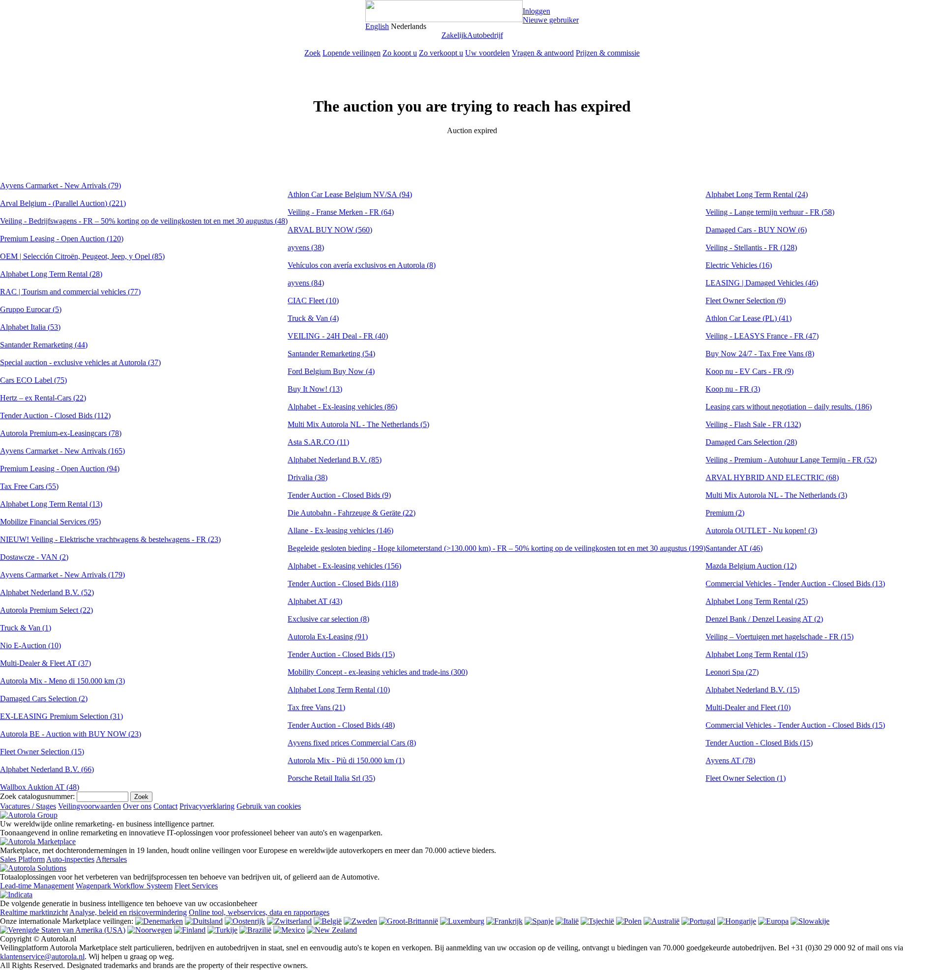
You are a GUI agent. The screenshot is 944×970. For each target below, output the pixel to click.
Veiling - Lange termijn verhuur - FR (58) (770, 212)
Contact (165, 806)
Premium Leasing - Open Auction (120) (61, 238)
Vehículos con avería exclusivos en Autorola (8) (362, 265)
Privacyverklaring (207, 806)
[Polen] (629, 921)
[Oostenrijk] (245, 921)
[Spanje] (539, 921)
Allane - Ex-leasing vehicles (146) (340, 530)
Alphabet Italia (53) (30, 327)
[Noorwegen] (149, 930)
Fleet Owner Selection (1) (746, 778)
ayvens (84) (306, 283)
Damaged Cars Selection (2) (44, 698)
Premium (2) (725, 513)
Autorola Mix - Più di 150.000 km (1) (346, 760)
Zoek (312, 53)
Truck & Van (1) (25, 628)
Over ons (137, 806)
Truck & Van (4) (313, 318)
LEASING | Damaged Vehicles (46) (762, 283)
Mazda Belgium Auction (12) (751, 566)
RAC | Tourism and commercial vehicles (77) (70, 291)
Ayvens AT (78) (730, 760)
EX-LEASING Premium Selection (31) (61, 716)
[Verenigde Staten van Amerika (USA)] (62, 930)
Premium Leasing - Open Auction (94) (59, 468)
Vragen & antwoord (543, 53)
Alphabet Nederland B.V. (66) (47, 769)
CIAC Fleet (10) (313, 300)
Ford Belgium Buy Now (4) (331, 371)
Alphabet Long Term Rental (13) (51, 504)
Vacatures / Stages (28, 806)
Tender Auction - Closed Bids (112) (55, 415)
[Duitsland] (204, 921)
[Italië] (567, 921)
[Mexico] (289, 930)
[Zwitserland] (289, 921)
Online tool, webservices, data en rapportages (259, 912)
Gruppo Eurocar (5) (30, 309)
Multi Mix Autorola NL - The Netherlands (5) (358, 424)
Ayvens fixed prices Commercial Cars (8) (352, 743)
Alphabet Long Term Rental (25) (757, 601)
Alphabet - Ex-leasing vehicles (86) (342, 406)
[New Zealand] (332, 930)
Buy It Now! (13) (315, 389)
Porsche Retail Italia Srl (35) (331, 778)
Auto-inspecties (70, 859)
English (377, 26)
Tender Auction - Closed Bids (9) (339, 495)
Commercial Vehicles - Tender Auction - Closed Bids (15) (795, 725)
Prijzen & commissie (608, 53)
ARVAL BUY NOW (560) (330, 230)
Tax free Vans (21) (316, 707)
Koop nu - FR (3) (733, 389)
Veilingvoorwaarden (89, 806)
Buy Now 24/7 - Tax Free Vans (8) (760, 353)
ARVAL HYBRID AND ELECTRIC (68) (772, 477)
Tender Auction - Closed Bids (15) (341, 654)
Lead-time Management (37, 886)
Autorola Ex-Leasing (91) (328, 636)
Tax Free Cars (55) (29, 486)
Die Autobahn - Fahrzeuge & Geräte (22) (351, 513)
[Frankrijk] (504, 921)
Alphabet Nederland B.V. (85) (335, 460)
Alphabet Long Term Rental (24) (757, 194)
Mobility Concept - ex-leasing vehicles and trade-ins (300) (378, 672)
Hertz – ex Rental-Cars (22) (43, 398)
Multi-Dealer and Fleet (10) (748, 707)
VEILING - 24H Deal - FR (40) (338, 336)
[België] (328, 921)
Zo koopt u (400, 53)
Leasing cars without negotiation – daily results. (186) (789, 406)
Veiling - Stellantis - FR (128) (751, 247)
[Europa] (773, 921)
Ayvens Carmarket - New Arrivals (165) (62, 451)
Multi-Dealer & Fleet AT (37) (45, 663)
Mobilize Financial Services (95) (50, 521)
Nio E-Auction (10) (30, 645)
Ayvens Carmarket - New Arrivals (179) (62, 575)
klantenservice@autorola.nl (42, 956)
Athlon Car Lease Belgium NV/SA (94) (350, 194)
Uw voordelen (487, 53)
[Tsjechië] (597, 921)
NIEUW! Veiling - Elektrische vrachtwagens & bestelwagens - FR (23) (110, 539)
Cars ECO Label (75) (33, 380)
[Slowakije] (810, 921)
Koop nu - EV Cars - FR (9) (750, 371)
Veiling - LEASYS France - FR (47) (762, 336)
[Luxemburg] (462, 921)
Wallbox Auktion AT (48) (39, 787)
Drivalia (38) (307, 477)
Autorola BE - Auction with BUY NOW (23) (70, 734)
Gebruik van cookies (268, 806)
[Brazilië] (255, 930)
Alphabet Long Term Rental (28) (51, 274)
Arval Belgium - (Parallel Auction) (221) (63, 203)
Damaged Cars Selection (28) (751, 442)
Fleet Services (196, 886)
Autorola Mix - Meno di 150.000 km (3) (62, 681)
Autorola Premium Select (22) (46, 610)
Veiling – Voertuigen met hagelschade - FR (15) (780, 636)
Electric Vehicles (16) (739, 265)
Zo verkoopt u (441, 53)
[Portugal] (698, 921)
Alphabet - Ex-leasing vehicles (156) (344, 566)
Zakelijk (454, 35)
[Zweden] (360, 921)
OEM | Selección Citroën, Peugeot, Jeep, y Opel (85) (82, 256)
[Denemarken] (159, 921)
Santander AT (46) (734, 548)
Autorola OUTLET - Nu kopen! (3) (761, 530)
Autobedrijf (485, 35)
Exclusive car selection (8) (328, 619)
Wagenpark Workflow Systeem (124, 886)
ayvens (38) (306, 247)
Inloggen (536, 11)
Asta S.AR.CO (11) (318, 442)
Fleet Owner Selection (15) (42, 751)
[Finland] (190, 930)
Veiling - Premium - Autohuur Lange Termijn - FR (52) (791, 460)
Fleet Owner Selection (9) (746, 300)
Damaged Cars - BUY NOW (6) (756, 230)
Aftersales (111, 859)
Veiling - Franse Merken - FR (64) (341, 212)
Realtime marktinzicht (34, 912)
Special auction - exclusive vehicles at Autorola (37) (80, 362)
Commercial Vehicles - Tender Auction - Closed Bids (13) (795, 583)
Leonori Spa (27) (732, 672)
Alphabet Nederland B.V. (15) (752, 689)
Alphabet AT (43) (315, 601)
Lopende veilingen (352, 53)
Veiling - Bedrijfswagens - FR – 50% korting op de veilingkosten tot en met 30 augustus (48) (144, 221)
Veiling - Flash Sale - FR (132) (753, 424)
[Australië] (661, 921)
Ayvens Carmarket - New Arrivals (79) (60, 185)
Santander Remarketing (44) (44, 345)
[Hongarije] (736, 921)
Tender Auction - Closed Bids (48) (341, 725)
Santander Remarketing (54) (331, 353)
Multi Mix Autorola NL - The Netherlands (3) (776, 495)
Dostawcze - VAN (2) (34, 557)
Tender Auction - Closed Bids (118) (343, 583)
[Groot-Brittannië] (408, 921)
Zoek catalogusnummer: (37, 796)
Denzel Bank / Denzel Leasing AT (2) (764, 619)
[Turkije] (222, 930)
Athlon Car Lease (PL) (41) (749, 318)
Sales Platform (22, 859)
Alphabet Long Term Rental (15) (757, 654)
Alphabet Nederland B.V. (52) (47, 592)
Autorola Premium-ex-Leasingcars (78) (60, 433)
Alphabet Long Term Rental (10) (339, 689)
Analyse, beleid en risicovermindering (128, 912)
